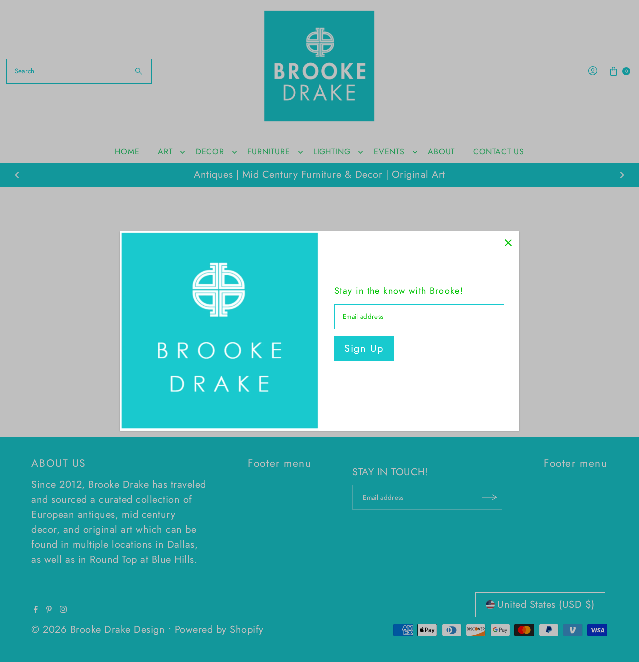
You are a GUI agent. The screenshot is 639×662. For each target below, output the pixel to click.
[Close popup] (508, 242)
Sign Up (364, 348)
